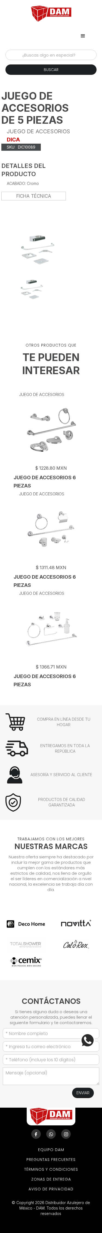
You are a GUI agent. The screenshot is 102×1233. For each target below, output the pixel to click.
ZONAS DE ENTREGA (51, 1179)
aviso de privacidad (51, 1189)
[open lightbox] (31, 289)
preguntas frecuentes (51, 1159)
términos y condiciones (51, 1169)
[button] (83, 36)
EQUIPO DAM (51, 1149)
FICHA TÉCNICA (33, 196)
